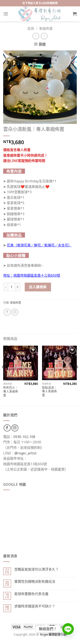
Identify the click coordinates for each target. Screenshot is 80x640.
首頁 (30, 28)
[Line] (68, 629)
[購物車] (75, 14)
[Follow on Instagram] (14, 312)
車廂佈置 (46, 28)
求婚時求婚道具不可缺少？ (34, 606)
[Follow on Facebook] (7, 312)
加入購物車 (38, 287)
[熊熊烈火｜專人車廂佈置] (20, 363)
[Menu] (5, 14)
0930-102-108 (24, 436)
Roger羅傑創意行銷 (53, 634)
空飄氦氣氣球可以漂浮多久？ (36, 569)
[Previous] (3, 375)
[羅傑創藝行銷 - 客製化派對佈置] (40, 13)
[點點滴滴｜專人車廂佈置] (59, 363)
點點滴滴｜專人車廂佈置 (49, 391)
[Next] (77, 375)
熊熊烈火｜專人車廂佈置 (10, 391)
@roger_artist (25, 453)
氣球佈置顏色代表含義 (31, 594)
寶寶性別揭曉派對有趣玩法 (34, 582)
